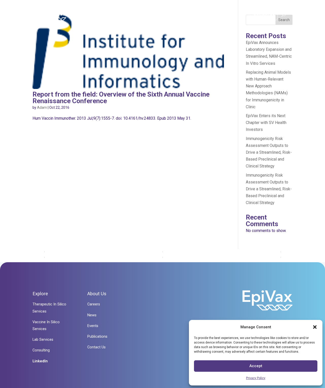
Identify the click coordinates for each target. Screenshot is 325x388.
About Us (201, 15)
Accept (255, 366)
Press (231, 15)
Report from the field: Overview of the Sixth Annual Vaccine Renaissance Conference (120, 97)
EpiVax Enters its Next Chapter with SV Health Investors (266, 122)
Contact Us (264, 13)
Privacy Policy (255, 378)
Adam (42, 107)
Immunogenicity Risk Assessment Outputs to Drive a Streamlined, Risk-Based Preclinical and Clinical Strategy (269, 152)
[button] (314, 327)
